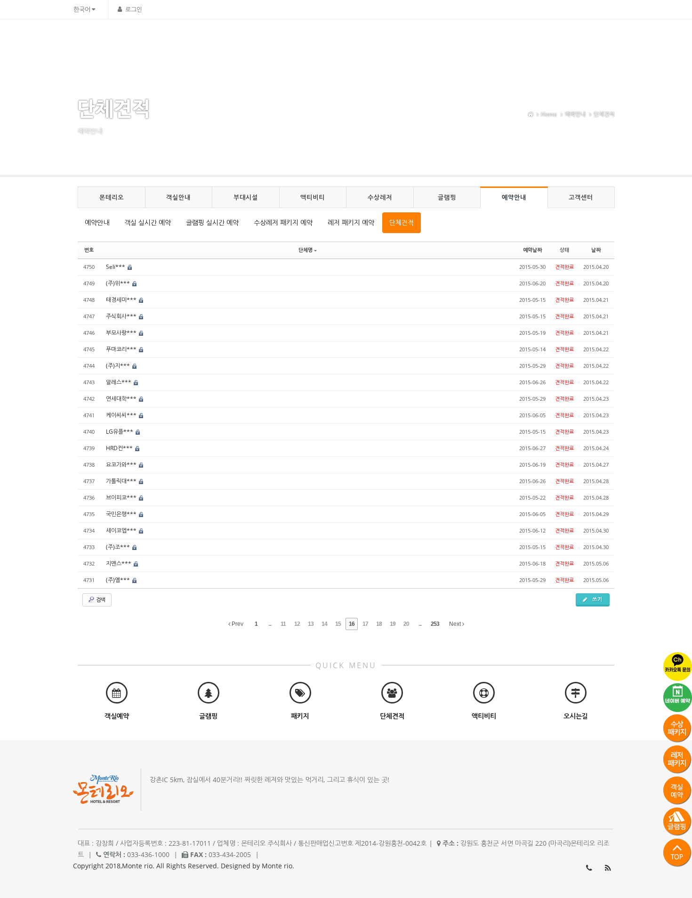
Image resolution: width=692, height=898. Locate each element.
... (269, 624)
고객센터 (574, 40)
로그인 (133, 9)
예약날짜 (532, 249)
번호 (89, 249)
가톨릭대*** (122, 481)
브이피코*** (122, 497)
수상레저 (455, 40)
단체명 (305, 249)
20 (406, 624)
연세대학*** (122, 399)
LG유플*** (120, 432)
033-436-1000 (588, 867)
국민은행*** (122, 514)
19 (392, 624)
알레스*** (119, 382)
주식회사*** (122, 316)
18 (379, 624)
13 (311, 624)
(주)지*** (118, 366)
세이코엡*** (122, 530)
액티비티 (414, 40)
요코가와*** (122, 465)
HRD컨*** (120, 448)
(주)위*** (118, 283)
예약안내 (533, 40)
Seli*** (116, 267)
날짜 (596, 249)
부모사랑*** (122, 333)
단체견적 (604, 114)
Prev (236, 624)
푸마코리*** (122, 349)
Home (549, 114)
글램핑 (494, 40)
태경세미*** (122, 300)
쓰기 (596, 599)
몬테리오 (290, 40)
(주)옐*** (118, 580)
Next (455, 624)
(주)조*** (118, 547)
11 (283, 624)
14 (324, 624)
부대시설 (372, 40)
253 (435, 624)
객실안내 (331, 40)
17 (365, 624)
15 (338, 624)
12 (297, 624)
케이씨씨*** (122, 415)
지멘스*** (119, 563)
